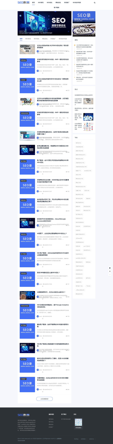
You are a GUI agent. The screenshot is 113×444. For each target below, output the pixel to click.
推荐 (21, 39)
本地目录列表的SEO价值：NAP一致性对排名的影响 (53, 60)
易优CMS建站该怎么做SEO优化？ (48, 272)
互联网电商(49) (80, 242)
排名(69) (78, 226)
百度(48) (78, 246)
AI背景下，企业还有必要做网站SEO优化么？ (52, 233)
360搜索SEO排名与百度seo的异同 (84, 95)
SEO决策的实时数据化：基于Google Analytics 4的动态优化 (53, 306)
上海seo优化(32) (80, 290)
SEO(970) (78, 143)
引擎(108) (86, 190)
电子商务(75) (79, 214)
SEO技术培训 (77, 2)
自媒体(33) (78, 282)
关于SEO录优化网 (65, 419)
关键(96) (88, 198)
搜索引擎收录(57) (80, 234)
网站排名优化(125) (81, 186)
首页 (33, 2)
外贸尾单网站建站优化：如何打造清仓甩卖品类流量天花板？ (52, 133)
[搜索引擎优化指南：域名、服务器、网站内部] (88, 117)
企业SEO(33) (79, 278)
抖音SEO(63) (87, 226)
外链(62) (78, 230)
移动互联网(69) (80, 222)
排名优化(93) (87, 206)
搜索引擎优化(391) (81, 155)
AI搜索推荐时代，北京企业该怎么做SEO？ (51, 292)
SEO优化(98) (79, 198)
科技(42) (78, 250)
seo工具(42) (87, 246)
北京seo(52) (79, 238)
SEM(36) (88, 262)
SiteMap (76, 439)
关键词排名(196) (80, 162)
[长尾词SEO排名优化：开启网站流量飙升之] (88, 101)
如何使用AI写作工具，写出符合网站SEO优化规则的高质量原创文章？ (52, 200)
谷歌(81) (78, 210)
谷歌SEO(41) (87, 250)
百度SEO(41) (79, 254)
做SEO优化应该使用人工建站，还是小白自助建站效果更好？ (52, 359)
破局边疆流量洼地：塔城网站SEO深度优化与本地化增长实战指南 (52, 147)
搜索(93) (78, 206)
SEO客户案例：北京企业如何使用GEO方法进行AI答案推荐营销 (53, 254)
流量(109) (78, 190)
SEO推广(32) (79, 286)
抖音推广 (66, 2)
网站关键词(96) (80, 202)
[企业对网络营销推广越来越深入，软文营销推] (88, 127)
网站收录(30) (79, 294)
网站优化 (58, 2)
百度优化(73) (79, 218)
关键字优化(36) (80, 266)
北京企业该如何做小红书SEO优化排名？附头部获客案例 (52, 46)
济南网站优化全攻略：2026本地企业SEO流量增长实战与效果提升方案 (53, 181)
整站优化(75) (87, 210)
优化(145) (78, 174)
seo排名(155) (87, 170)
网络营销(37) (79, 262)
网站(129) (78, 182)
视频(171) (78, 170)
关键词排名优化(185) (81, 166)
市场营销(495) (79, 147)
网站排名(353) (79, 158)
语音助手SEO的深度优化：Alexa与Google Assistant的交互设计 (51, 220)
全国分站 (91, 439)
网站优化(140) (79, 178)
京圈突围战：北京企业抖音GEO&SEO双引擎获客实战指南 (52, 379)
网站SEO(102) (79, 194)
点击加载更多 (44, 399)
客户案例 (56, 7)
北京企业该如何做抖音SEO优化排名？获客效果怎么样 (52, 80)
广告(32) (88, 286)
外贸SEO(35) (79, 270)
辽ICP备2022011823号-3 (49, 438)
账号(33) (88, 278)
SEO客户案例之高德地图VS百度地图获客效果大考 (53, 345)
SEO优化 (49, 2)
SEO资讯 (41, 2)
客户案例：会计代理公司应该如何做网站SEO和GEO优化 (52, 161)
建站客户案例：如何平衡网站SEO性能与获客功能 (52, 325)
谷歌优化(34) (79, 274)
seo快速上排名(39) (81, 258)
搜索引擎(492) (79, 151)
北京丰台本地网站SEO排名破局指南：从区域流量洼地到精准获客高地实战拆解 (52, 99)
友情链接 (83, 439)
